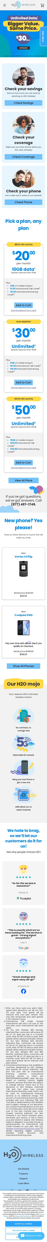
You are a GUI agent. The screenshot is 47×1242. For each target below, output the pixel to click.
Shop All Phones (23, 666)
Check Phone (23, 202)
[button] (31, 1235)
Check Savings (23, 103)
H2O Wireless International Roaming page (24, 1127)
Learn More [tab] (23, 1183)
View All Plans (23, 480)
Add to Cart (23, 305)
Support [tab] (23, 1178)
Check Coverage (23, 157)
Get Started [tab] (23, 1169)
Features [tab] (23, 1174)
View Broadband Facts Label (23, 310)
